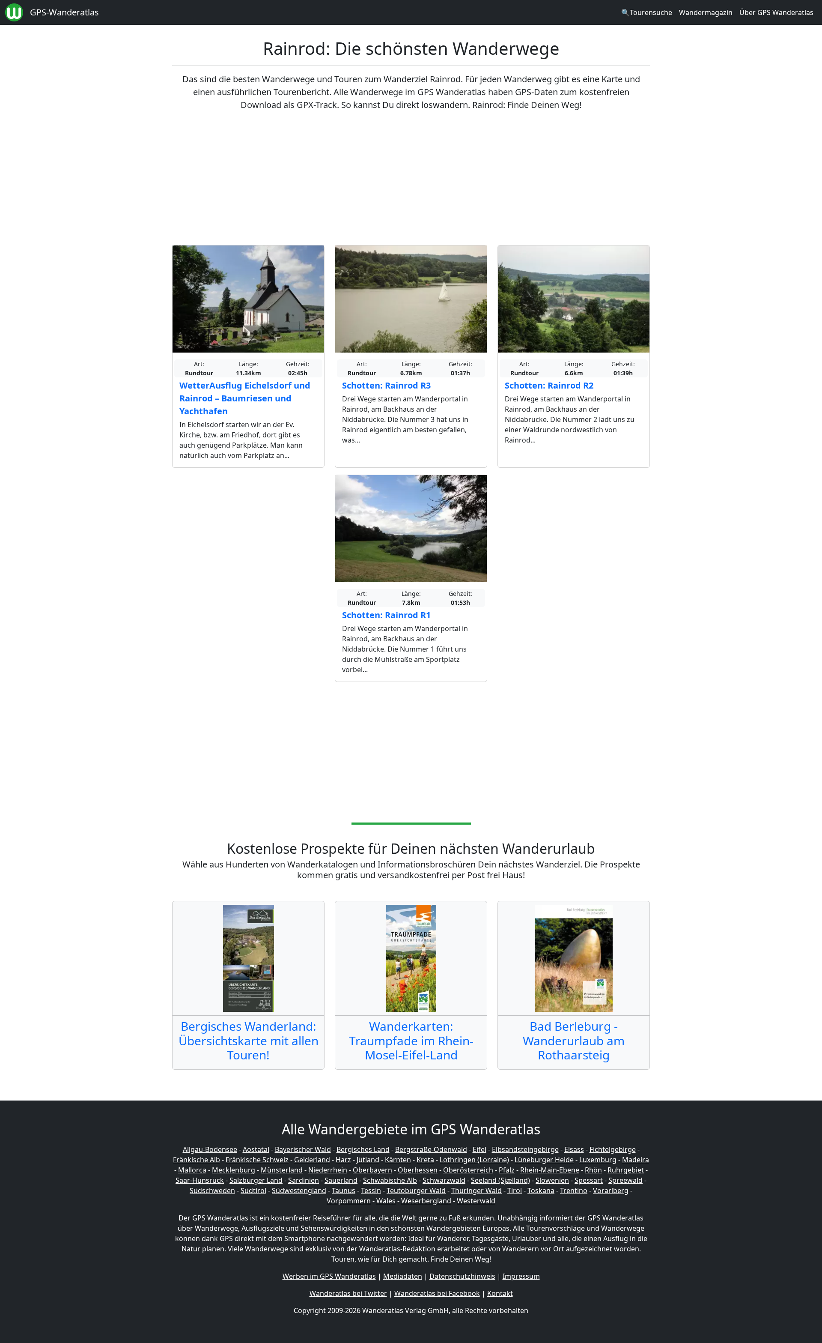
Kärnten (398, 1159)
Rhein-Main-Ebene (549, 1170)
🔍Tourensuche (646, 12)
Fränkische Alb (196, 1159)
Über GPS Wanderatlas (776, 12)
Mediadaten (402, 1276)
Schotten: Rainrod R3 (386, 385)
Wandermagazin (706, 12)
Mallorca (192, 1170)
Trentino (573, 1190)
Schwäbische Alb (390, 1180)
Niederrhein (327, 1170)
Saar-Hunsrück (200, 1180)
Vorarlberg (610, 1190)
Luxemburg (597, 1159)
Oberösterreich (468, 1170)
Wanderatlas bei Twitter (348, 1293)
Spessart (589, 1180)
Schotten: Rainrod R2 (549, 385)
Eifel (479, 1149)
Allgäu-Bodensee (210, 1149)
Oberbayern (372, 1170)
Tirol (514, 1190)
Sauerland (341, 1180)
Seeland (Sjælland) (500, 1180)
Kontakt (500, 1293)
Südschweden (212, 1190)
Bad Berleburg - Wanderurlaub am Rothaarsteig (574, 1040)
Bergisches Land (363, 1149)
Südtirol (253, 1190)
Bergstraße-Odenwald (431, 1149)
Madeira (635, 1159)
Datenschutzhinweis (462, 1276)
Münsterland (282, 1170)
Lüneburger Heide (544, 1159)
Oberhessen (418, 1170)
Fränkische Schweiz (257, 1159)
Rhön (593, 1170)
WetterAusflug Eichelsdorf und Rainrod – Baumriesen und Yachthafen (244, 398)
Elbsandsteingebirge (525, 1149)
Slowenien (552, 1180)
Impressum (521, 1276)
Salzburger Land (256, 1180)
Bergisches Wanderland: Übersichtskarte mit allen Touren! (249, 1040)
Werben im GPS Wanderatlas (329, 1276)
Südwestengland (299, 1190)
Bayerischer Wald (303, 1149)
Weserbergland (426, 1200)
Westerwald (476, 1200)
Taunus (343, 1190)
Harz (343, 1159)
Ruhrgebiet (626, 1170)
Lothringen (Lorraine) (474, 1159)
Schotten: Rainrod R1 (386, 615)
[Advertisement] (411, 178)
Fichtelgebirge (613, 1149)
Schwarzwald (444, 1180)
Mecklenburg (233, 1170)
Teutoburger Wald (416, 1190)
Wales (386, 1200)
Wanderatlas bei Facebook (437, 1293)
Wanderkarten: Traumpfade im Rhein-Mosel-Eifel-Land (411, 1040)
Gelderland (312, 1159)
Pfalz (507, 1170)
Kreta (425, 1159)
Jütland (368, 1159)
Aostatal (256, 1149)
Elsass (574, 1149)
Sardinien (303, 1180)
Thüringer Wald (476, 1190)
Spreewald (625, 1180)
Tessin (371, 1190)
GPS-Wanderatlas (64, 12)
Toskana (540, 1190)
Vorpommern (349, 1200)
